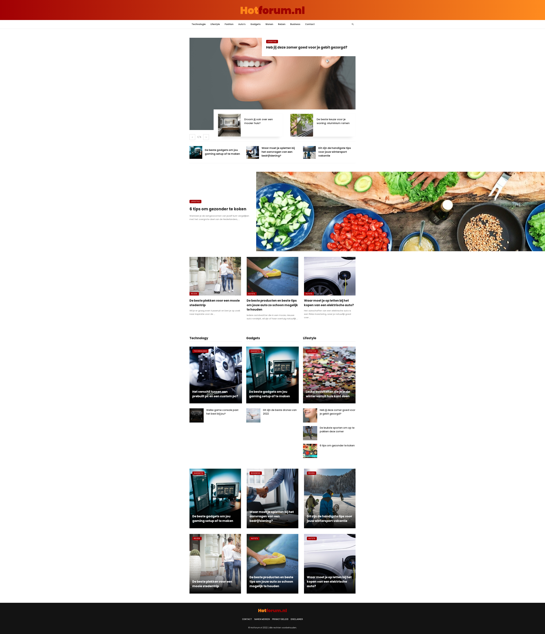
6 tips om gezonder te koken (217, 209)
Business (295, 24)
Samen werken (262, 619)
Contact (310, 24)
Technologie (199, 24)
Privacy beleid (280, 619)
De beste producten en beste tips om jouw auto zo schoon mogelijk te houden (272, 305)
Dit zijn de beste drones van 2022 (280, 411)
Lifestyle (215, 24)
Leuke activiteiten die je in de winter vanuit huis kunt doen (328, 394)
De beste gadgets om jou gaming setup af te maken (269, 394)
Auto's (251, 294)
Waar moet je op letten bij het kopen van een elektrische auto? (329, 302)
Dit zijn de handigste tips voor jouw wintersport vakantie (329, 518)
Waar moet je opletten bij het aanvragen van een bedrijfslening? (272, 516)
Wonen (269, 24)
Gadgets (255, 24)
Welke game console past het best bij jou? (222, 411)
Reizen (281, 24)
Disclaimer (297, 619)
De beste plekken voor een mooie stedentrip (214, 302)
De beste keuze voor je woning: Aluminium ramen (333, 121)
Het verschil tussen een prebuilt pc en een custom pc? (215, 394)
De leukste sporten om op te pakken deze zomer (337, 429)
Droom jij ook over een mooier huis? (258, 121)
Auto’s (242, 24)
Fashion (229, 24)
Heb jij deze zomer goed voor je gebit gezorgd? (306, 47)
